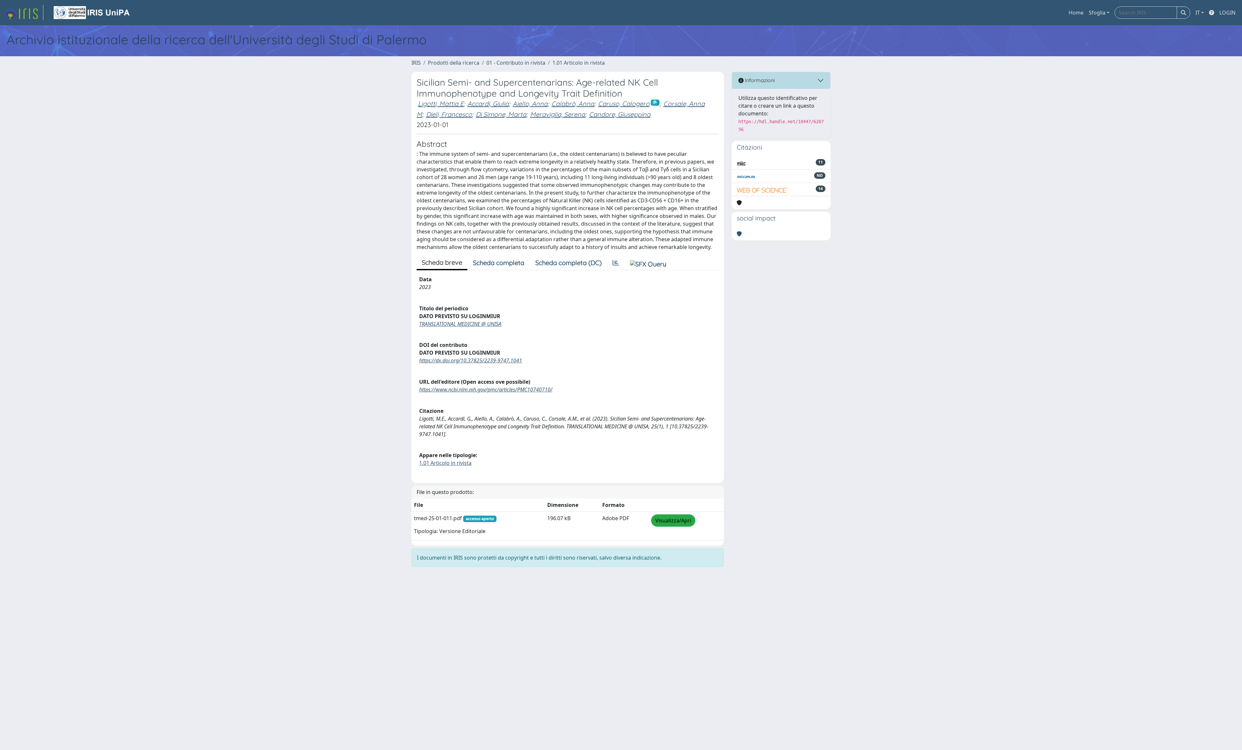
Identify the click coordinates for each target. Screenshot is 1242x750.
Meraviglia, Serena (557, 114)
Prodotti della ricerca (453, 62)
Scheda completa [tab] (498, 263)
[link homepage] (23, 12)
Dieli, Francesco (449, 114)
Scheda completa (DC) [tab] (568, 263)
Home (1076, 12)
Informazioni (759, 80)
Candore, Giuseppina (619, 114)
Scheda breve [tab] (442, 262)
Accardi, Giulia (488, 104)
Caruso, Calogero (623, 104)
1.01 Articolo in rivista (578, 62)
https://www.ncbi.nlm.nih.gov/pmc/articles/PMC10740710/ (485, 389)
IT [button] (1197, 12)
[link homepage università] (92, 12)
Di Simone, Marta (501, 114)
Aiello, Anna (530, 104)
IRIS (416, 62)
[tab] (616, 263)
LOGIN (1227, 12)
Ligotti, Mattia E (440, 104)
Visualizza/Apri (673, 520)
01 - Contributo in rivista (515, 62)
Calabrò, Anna (572, 104)
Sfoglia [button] (1097, 12)
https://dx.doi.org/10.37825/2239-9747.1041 (470, 360)
